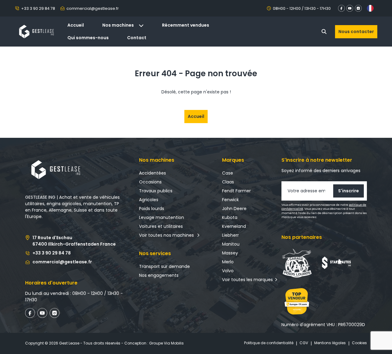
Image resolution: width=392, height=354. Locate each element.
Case (227, 173)
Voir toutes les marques (247, 280)
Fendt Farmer (236, 191)
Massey (230, 253)
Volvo (228, 271)
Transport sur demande (164, 266)
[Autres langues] (370, 8)
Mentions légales (330, 342)
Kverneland (234, 226)
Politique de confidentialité (268, 342)
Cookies (359, 342)
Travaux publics (155, 191)
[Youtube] (350, 8)
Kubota (229, 217)
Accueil (75, 25)
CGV (304, 342)
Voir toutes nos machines (167, 235)
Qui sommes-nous (88, 38)
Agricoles (148, 200)
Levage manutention (161, 217)
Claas (228, 182)
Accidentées (152, 173)
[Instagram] (359, 8)
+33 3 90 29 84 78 (38, 8)
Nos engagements (159, 275)
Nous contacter (356, 31)
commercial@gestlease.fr (92, 8)
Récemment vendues (185, 25)
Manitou (230, 244)
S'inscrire (348, 191)
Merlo (228, 262)
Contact (136, 38)
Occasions (150, 182)
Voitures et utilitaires (161, 226)
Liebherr (230, 235)
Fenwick (230, 200)
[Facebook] (338, 8)
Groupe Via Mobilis (166, 343)
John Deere (234, 208)
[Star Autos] (337, 263)
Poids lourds (151, 208)
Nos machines (118, 25)
